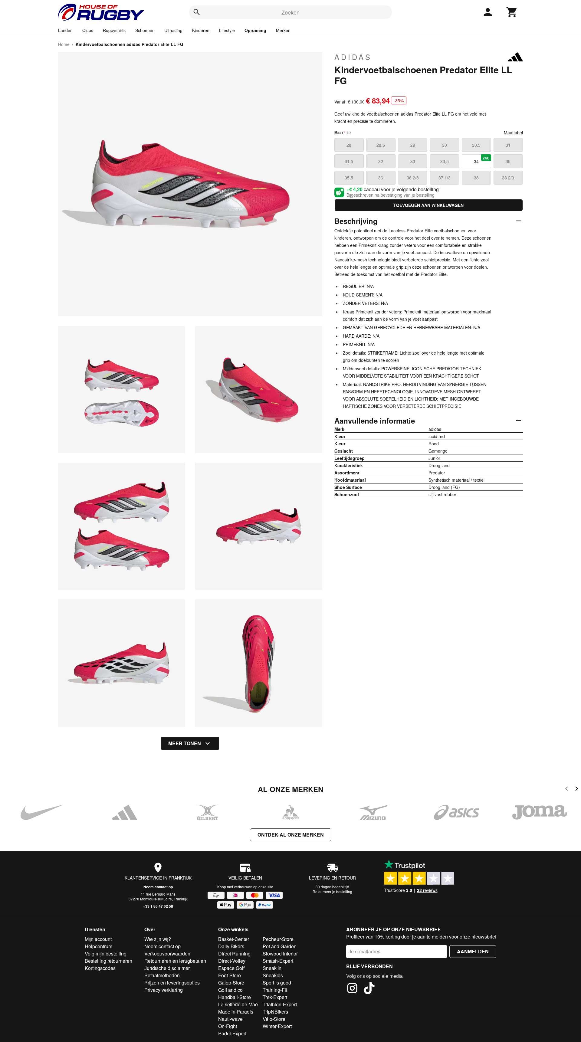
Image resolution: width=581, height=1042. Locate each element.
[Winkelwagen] (512, 12)
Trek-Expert (275, 997)
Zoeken (290, 12)
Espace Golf (231, 968)
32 (380, 161)
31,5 (349, 161)
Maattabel (513, 132)
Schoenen (145, 30)
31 (508, 145)
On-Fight (227, 1026)
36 (380, 178)
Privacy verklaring (163, 989)
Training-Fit (275, 989)
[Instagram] (352, 989)
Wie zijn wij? (157, 939)
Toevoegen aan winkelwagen (428, 205)
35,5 (349, 178)
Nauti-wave (230, 1018)
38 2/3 (508, 178)
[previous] (566, 789)
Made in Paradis (235, 1011)
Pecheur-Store (278, 939)
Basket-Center (233, 939)
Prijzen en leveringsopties (172, 982)
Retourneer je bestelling (332, 891)
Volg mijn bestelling (105, 953)
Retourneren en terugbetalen (175, 960)
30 (444, 145)
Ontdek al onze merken (291, 834)
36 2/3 (413, 178)
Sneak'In (272, 968)
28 (348, 145)
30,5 (476, 145)
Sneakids (273, 975)
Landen (65, 30)
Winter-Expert (277, 1026)
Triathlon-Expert (280, 1004)
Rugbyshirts (114, 30)
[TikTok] (369, 989)
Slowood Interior (280, 953)
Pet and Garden (280, 946)
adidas (353, 57)
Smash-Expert (278, 960)
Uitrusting (173, 30)
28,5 (380, 145)
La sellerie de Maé (238, 1004)
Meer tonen (184, 743)
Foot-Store (229, 975)
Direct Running (234, 953)
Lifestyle (227, 30)
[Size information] (349, 132)
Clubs (87, 30)
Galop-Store (231, 982)
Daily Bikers (231, 946)
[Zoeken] (196, 12)
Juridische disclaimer (167, 968)
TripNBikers (275, 1011)
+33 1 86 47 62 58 (158, 906)
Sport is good (277, 982)
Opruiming (255, 30)
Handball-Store (234, 997)
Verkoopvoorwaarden (167, 953)
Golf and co (230, 989)
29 (412, 145)
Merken (283, 30)
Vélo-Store (274, 1018)
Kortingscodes (100, 968)
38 (476, 178)
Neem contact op (158, 886)
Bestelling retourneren (108, 960)
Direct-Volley (231, 960)
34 (482, 159)
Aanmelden (473, 951)
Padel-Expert (232, 1033)
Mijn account (98, 939)
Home (64, 44)
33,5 (444, 161)
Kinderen (200, 30)
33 (412, 161)
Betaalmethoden (162, 975)
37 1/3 (444, 178)
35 (508, 161)
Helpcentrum (98, 946)
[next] (576, 789)
